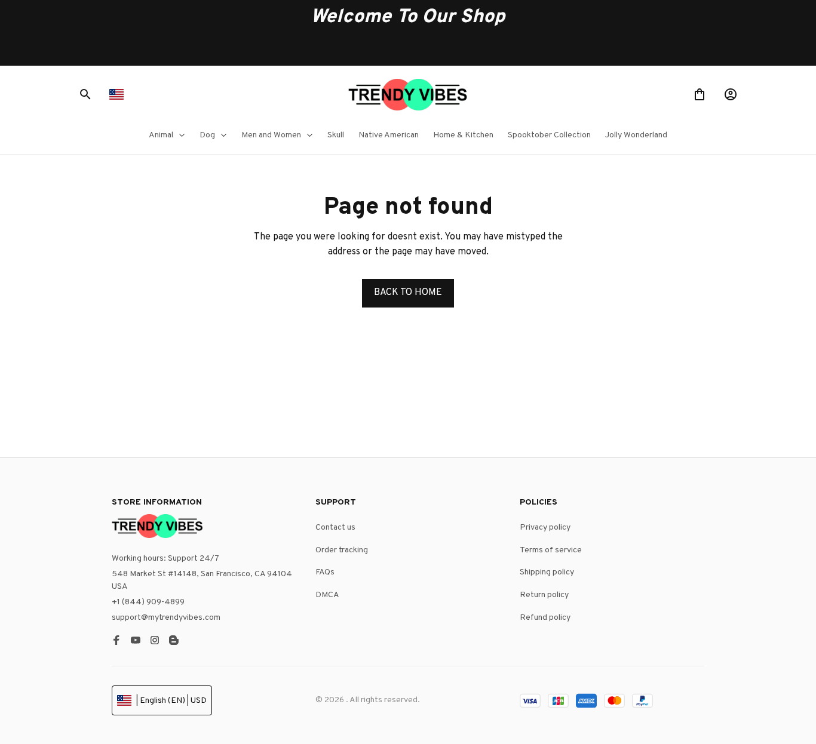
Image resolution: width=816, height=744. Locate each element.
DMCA (327, 595)
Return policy (544, 595)
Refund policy (545, 618)
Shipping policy (547, 572)
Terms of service (551, 550)
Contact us (335, 527)
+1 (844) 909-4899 (148, 602)
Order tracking (341, 550)
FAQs (325, 572)
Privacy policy (545, 527)
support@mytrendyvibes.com (166, 618)
